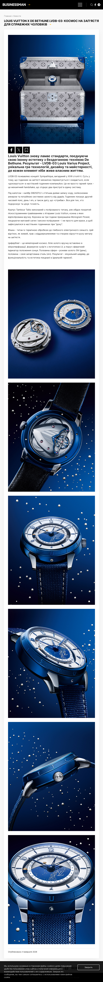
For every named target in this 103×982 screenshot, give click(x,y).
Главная (8, 16)
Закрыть (88, 967)
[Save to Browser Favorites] (26, 150)
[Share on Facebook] (11, 150)
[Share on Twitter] (19, 150)
